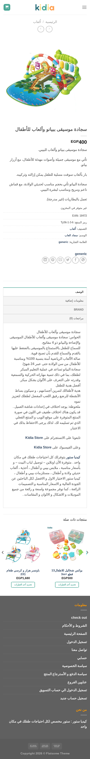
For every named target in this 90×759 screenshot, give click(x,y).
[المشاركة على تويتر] (67, 260)
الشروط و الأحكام (74, 625)
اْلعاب (37, 22)
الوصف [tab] (79, 291)
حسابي (82, 658)
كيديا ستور (73, 457)
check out (79, 617)
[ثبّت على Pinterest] (52, 260)
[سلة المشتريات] (7, 7)
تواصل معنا (79, 650)
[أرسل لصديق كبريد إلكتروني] (60, 260)
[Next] (3, 560)
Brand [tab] (79, 309)
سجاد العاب (71, 235)
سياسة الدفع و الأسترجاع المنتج (65, 674)
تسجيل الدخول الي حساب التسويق (63, 690)
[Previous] (87, 560)
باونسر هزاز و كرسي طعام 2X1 (23, 572)
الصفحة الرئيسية (75, 633)
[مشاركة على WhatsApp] (83, 260)
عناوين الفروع (77, 682)
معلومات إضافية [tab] (74, 300)
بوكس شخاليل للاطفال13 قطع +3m (66, 572)
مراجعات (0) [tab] (76, 318)
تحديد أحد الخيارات (67, 584)
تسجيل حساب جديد (73, 698)
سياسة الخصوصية (74, 666)
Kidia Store (34, 437)
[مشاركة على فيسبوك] (75, 260)
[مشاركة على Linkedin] (45, 260)
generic (63, 242)
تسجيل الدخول (77, 642)
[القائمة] (84, 7)
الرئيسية (51, 22)
